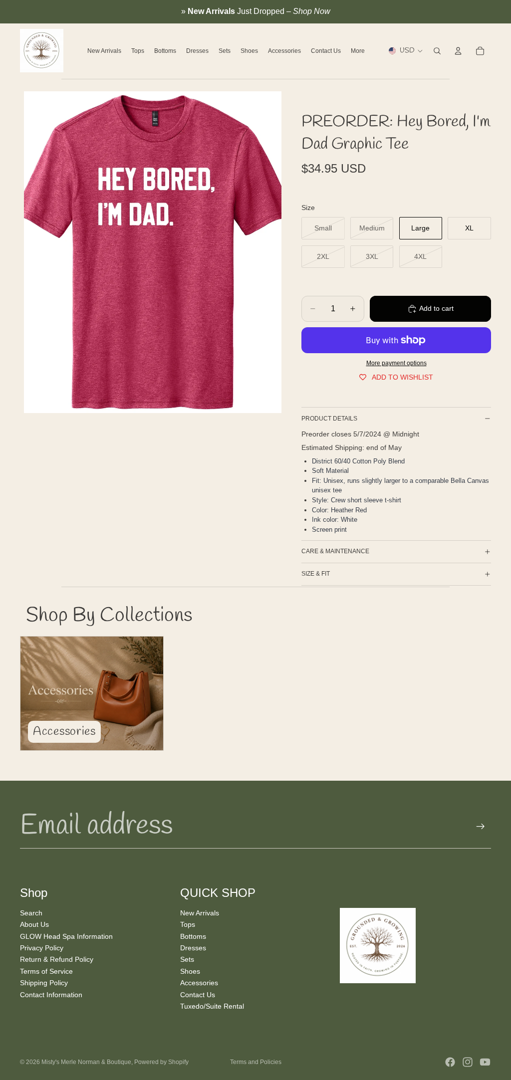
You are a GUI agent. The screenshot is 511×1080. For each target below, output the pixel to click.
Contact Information (51, 994)
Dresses (193, 948)
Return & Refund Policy (56, 959)
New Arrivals (199, 913)
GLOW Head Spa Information (66, 936)
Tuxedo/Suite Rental (212, 1006)
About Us (34, 924)
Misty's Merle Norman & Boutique (86, 1062)
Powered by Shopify (161, 1062)
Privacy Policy (41, 948)
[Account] (458, 51)
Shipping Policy (44, 983)
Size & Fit (315, 573)
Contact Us (197, 994)
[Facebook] (450, 1062)
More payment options (396, 363)
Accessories (199, 983)
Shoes (190, 971)
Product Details (329, 418)
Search (31, 913)
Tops (187, 924)
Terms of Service (46, 971)
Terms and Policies (255, 1062)
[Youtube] (485, 1062)
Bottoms (193, 936)
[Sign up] (480, 826)
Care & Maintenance (335, 551)
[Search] (437, 51)
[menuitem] (358, 50)
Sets (187, 959)
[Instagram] (468, 1062)
